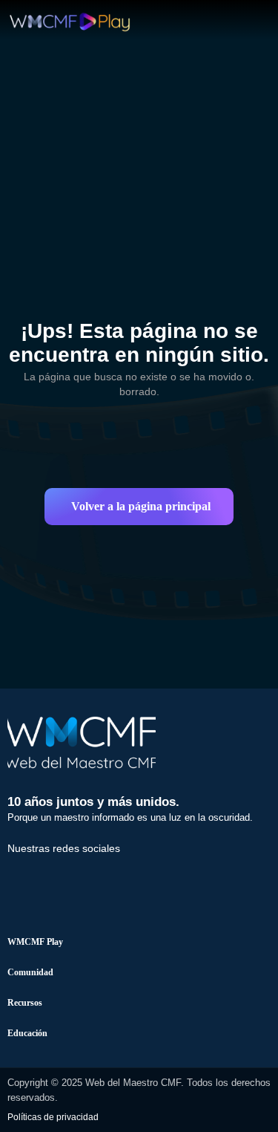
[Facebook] (25, 878)
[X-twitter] (77, 878)
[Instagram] (128, 878)
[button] (139, 506)
